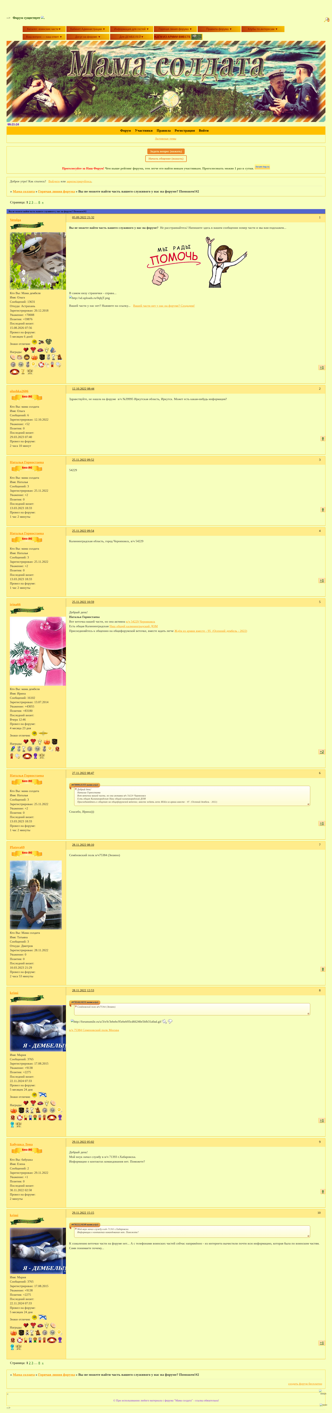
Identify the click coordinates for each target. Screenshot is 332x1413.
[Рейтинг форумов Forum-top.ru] (262, 168)
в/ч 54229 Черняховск (140, 621)
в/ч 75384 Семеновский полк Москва (94, 1030)
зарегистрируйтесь (79, 181)
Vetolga (15, 220)
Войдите (54, 181)
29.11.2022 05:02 (83, 1142)
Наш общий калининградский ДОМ (133, 626)
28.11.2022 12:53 (83, 990)
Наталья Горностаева (27, 462)
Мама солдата (24, 191)
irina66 (15, 604)
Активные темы (165, 138)
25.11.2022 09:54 (83, 531)
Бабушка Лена (21, 1144)
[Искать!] (327, 19)
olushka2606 (19, 391)
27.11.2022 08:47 (83, 773)
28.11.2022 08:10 (83, 844)
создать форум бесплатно (305, 1383)
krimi (14, 993)
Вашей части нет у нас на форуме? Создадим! (164, 305)
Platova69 (17, 847)
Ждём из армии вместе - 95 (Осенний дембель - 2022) (210, 631)
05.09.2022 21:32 (83, 217)
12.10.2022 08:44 (83, 388)
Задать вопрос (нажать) (166, 151)
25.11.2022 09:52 (83, 459)
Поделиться (70, 219)
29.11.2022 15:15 (83, 1212)
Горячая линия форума (56, 191)
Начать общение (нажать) (166, 158)
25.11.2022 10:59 (83, 602)
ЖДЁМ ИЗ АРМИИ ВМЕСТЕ (172, 36)
